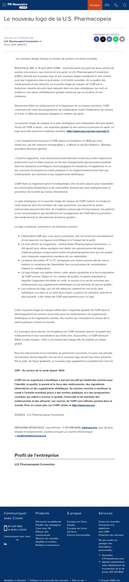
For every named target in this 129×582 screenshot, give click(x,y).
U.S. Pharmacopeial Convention (35, 464)
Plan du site (78, 580)
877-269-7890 (15, 526)
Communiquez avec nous (17, 536)
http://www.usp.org (83, 405)
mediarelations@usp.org (31, 436)
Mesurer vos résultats (47, 538)
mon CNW (104, 531)
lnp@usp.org (89, 427)
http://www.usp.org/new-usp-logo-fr (88, 131)
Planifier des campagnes (48, 525)
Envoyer (95, 5)
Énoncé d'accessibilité (78, 535)
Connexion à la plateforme (106, 526)
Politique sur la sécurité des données (49, 580)
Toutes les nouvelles (109, 521)
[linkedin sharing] (109, 39)
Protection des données (111, 535)
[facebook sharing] (96, 39)
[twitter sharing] (103, 39)
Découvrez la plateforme (48, 521)
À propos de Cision (77, 528)
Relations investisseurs (48, 545)
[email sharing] (122, 39)
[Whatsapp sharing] (116, 39)
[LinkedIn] (6, 544)
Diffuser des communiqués (43, 533)
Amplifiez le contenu (46, 541)
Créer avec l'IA (43, 528)
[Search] (124, 5)
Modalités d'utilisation (15, 580)
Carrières (72, 531)
